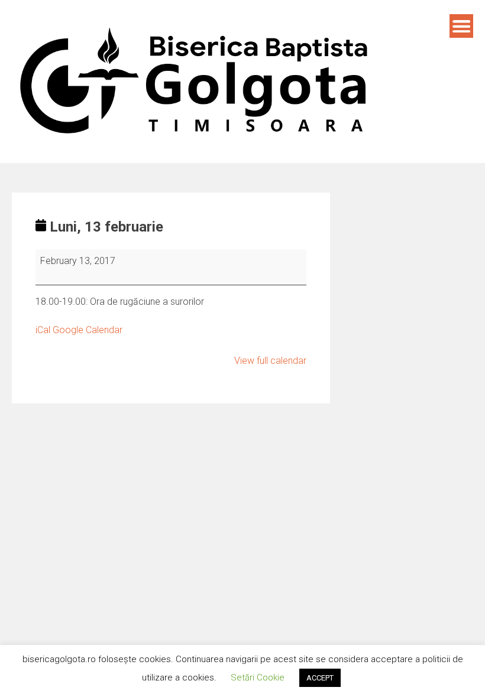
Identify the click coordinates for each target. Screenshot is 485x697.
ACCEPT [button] (320, 677)
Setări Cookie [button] (257, 677)
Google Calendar (87, 330)
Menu (461, 26)
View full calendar (270, 360)
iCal (42, 330)
